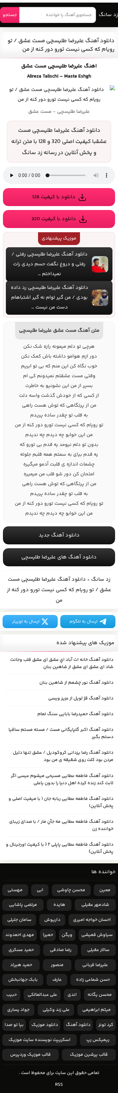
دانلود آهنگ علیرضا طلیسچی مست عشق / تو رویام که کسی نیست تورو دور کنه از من (61, 45)
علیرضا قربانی (95, 965)
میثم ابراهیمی (96, 1010)
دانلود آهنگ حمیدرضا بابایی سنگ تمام (75, 714)
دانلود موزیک (44, 1025)
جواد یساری (18, 1010)
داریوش (52, 920)
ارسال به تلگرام (83, 621)
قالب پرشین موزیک (89, 1054)
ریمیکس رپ (97, 1040)
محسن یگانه (100, 994)
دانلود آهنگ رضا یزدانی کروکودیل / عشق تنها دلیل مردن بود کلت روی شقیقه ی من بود (63, 756)
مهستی (15, 890)
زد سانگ (108, 15)
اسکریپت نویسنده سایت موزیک (39, 1040)
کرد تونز (105, 1025)
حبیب (11, 994)
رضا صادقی (60, 950)
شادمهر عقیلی (95, 904)
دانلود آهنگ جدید (59, 535)
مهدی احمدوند (19, 935)
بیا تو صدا (14, 1025)
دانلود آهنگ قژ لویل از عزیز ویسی (80, 698)
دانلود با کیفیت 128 (53, 197)
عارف (57, 979)
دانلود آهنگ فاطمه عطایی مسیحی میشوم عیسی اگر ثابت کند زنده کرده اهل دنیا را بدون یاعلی (62, 779)
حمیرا (48, 935)
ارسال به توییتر (25, 621)
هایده (59, 904)
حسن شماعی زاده (93, 979)
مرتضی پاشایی (23, 904)
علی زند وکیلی (56, 1010)
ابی (40, 890)
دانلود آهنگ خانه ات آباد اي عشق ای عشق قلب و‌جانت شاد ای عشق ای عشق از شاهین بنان (61, 663)
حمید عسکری (21, 950)
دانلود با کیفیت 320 (53, 219)
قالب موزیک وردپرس (30, 1054)
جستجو (10, 15)
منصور (57, 965)
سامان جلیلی (19, 920)
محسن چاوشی (71, 890)
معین (104, 890)
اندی (72, 994)
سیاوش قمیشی (97, 935)
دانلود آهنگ (78, 1025)
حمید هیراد (21, 965)
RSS (59, 1084)
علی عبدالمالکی (42, 994)
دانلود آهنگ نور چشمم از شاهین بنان (76, 682)
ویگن (67, 935)
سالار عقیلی (98, 950)
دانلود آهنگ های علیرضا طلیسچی (59, 557)
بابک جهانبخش (23, 979)
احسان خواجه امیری (92, 920)
